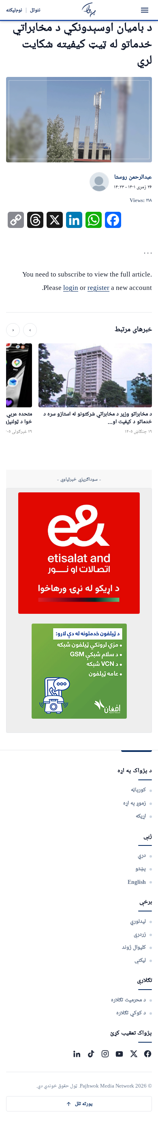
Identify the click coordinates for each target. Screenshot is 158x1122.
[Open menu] (144, 10)
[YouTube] (119, 1054)
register (98, 288)
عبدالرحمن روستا (133, 177)
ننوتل (35, 10)
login (70, 288)
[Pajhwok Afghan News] (89, 10)
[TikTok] (91, 1054)
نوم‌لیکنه (14, 10)
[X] (133, 1054)
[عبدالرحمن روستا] (99, 182)
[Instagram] (105, 1054)
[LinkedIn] (77, 1054)
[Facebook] (147, 1054)
